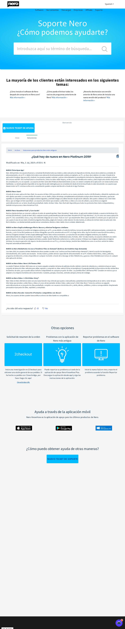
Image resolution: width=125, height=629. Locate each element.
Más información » (17, 97)
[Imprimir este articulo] (117, 155)
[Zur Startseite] (14, 3)
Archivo (17, 150)
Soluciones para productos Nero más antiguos (40, 150)
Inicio (17, 138)
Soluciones (32, 138)
